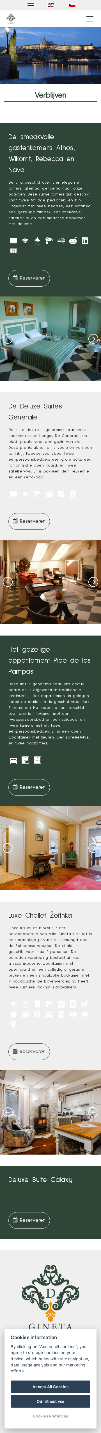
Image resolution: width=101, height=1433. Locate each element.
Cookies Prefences (50, 1416)
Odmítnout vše (51, 1401)
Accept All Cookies (50, 1386)
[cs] (73, 5)
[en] (52, 5)
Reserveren (31, 278)
